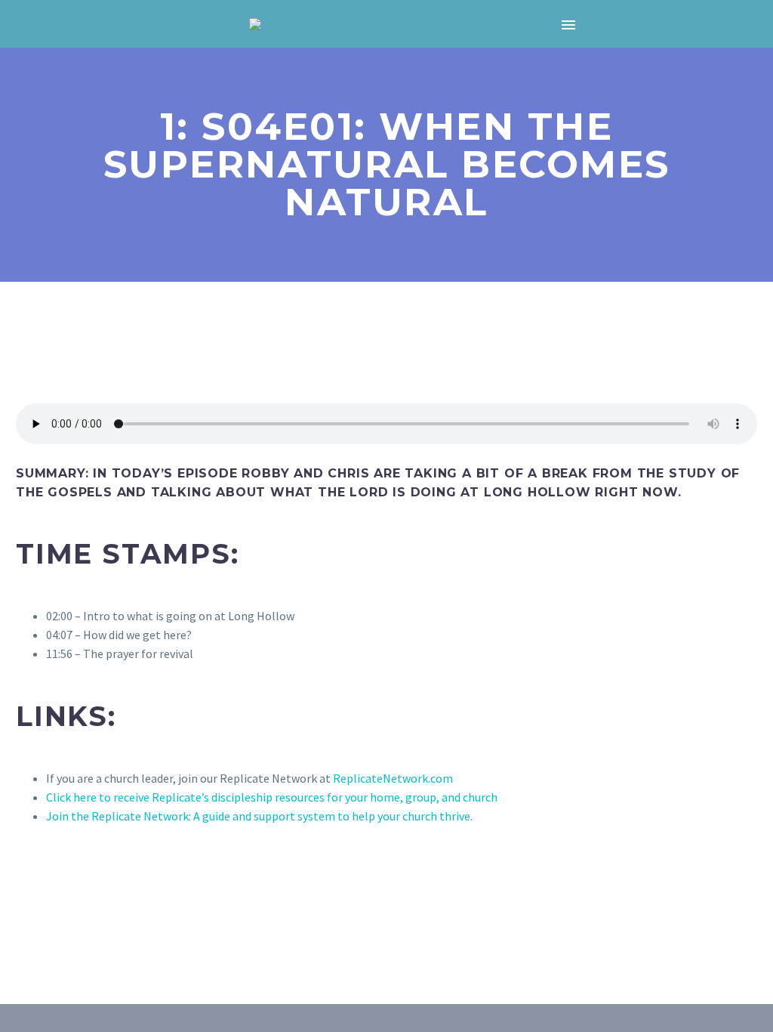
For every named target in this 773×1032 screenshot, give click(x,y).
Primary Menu (568, 25)
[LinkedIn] (113, 908)
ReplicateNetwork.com (393, 778)
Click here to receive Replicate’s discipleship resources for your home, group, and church (273, 797)
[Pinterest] (69, 908)
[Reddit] (135, 908)
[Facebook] (26, 908)
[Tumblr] (91, 908)
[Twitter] (48, 908)
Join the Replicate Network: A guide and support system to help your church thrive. (260, 815)
